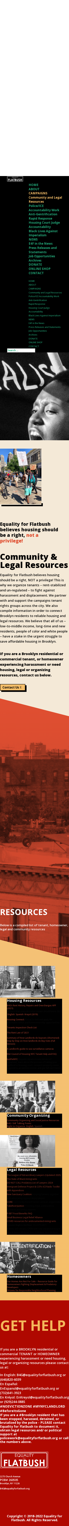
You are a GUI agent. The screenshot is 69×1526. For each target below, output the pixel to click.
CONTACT (36, 273)
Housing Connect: (16, 1019)
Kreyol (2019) (31, 1014)
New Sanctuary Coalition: (20, 1194)
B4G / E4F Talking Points (19, 1123)
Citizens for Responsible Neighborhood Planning (31, 1290)
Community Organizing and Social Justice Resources (33, 1120)
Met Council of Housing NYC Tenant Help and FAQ (32, 1054)
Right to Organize (16, 1126)
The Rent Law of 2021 (18, 1032)
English (11, 1014)
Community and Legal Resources (45, 292)
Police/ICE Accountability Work (44, 208)
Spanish (20, 1014)
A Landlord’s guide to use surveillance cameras (30, 1048)
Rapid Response (40, 218)
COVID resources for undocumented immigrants (31, 1221)
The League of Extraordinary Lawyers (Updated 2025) (34, 1175)
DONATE (35, 264)
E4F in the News (41, 243)
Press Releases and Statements (43, 250)
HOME (33, 185)
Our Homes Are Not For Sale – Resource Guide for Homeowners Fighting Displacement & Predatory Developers (32, 1284)
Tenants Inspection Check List (22, 1027)
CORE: (10, 1201)
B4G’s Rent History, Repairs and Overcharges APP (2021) (31, 1007)
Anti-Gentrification (43, 214)
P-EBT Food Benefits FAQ (19, 1213)
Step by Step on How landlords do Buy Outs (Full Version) (31, 1042)
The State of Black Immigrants (22, 1179)
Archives (35, 260)
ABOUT (34, 189)
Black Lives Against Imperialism (43, 233)
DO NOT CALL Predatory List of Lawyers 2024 (30, 1182)
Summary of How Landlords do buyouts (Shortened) (33, 1037)
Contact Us (10, 687)
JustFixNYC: (12, 1059)
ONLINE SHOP (39, 269)
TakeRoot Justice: (16, 1205)
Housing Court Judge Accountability (44, 224)
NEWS (33, 239)
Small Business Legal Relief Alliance (25, 1217)
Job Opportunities (42, 256)
